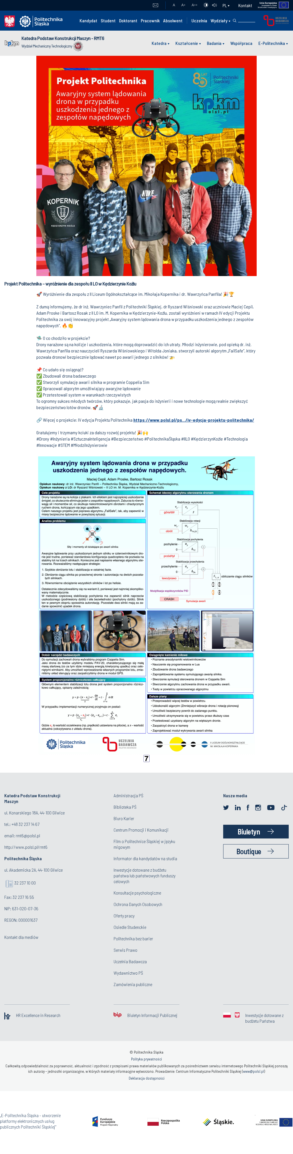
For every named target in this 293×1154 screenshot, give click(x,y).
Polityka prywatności (146, 1059)
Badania (214, 43)
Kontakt (245, 5)
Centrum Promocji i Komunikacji (141, 829)
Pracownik (150, 20)
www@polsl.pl (253, 1071)
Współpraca (241, 43)
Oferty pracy (124, 915)
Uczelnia (199, 20)
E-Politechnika (271, 43)
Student (108, 20)
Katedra (159, 43)
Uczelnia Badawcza (130, 961)
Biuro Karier (124, 818)
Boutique (248, 851)
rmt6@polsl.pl (28, 835)
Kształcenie (186, 43)
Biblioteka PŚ (125, 807)
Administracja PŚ (128, 795)
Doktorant (128, 20)
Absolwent (173, 20)
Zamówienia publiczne (133, 984)
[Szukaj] (234, 20)
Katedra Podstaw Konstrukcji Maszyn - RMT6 (62, 38)
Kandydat (88, 20)
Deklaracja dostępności (147, 1078)
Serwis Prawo (125, 950)
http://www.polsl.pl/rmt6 (25, 847)
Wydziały (219, 20)
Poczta (155, 5)
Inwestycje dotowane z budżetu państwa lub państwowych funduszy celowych (144, 875)
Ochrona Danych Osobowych (138, 904)
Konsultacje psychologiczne (137, 892)
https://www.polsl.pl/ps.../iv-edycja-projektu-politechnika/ (193, 420)
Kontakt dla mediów (21, 937)
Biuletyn (248, 831)
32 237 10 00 (25, 882)
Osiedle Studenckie (130, 927)
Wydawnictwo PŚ (128, 972)
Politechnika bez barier (133, 938)
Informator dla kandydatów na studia (145, 858)
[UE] (270, 5)
